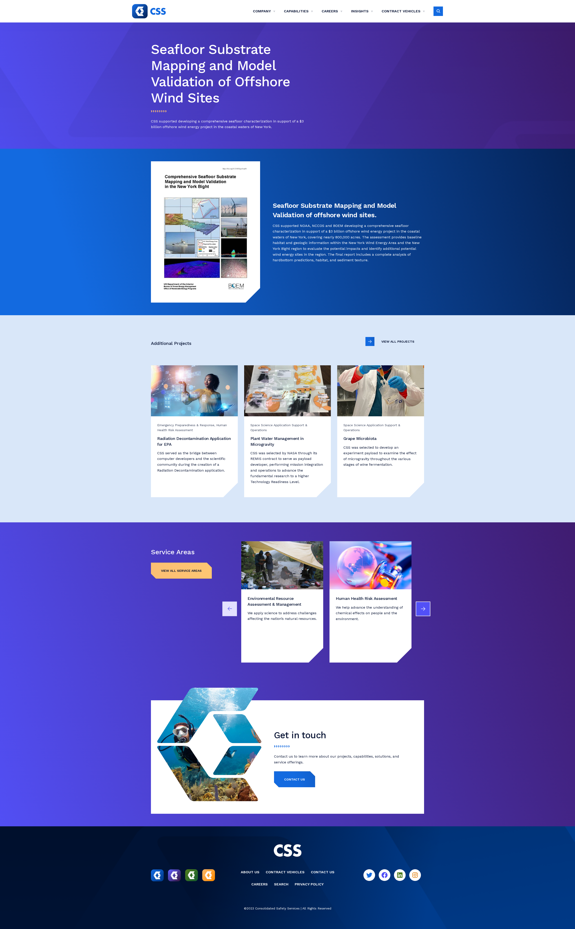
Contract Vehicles (401, 11)
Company (262, 11)
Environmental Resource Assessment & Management (274, 601)
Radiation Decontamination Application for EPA (194, 441)
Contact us (294, 779)
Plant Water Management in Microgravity (277, 441)
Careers (330, 11)
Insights (360, 11)
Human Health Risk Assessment (366, 598)
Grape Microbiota (359, 438)
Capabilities (296, 11)
